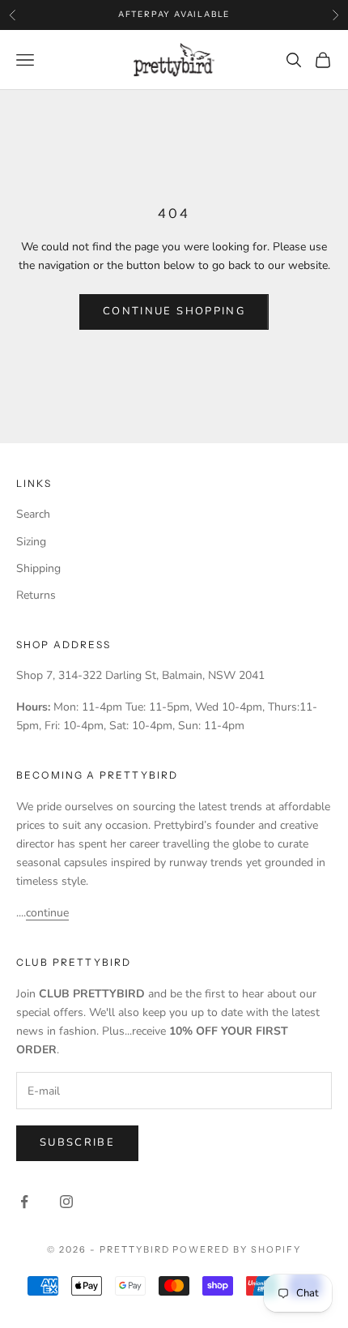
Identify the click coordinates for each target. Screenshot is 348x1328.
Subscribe (77, 1142)
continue (47, 912)
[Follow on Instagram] (66, 1201)
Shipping (38, 568)
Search (33, 514)
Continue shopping (174, 311)
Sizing (31, 541)
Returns (36, 595)
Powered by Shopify (236, 1249)
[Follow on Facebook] (24, 1201)
